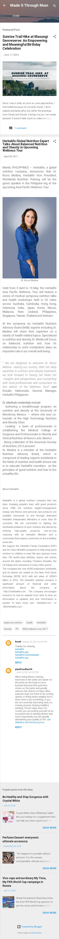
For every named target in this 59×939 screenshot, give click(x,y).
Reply (18, 662)
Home (16, 16)
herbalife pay (21, 652)
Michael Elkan (36, 933)
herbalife (19, 649)
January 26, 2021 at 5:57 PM (34, 641)
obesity (7, 629)
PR (17, 629)
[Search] (54, 6)
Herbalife (41, 622)
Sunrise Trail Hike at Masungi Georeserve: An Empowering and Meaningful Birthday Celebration (25, 42)
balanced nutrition (13, 622)
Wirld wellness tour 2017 (35, 629)
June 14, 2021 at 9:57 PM (27, 672)
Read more (49, 827)
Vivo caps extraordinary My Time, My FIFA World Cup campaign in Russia (24, 881)
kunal (18, 641)
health (29, 622)
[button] (54, 37)
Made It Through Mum (29, 5)
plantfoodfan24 (23, 669)
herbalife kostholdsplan (27, 654)
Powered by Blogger (31, 926)
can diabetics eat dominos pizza (33, 721)
